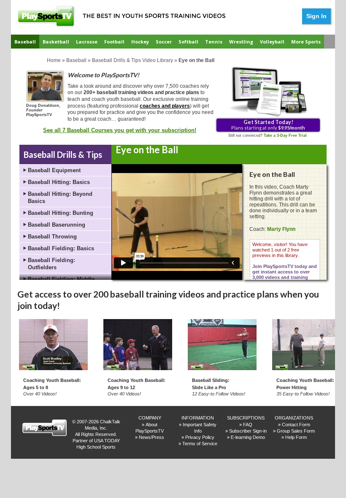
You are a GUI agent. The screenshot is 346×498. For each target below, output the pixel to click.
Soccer (164, 41)
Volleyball (272, 41)
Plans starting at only (268, 124)
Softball (188, 41)
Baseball (25, 41)
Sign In (316, 16)
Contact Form (296, 424)
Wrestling (241, 41)
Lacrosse (86, 41)
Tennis (213, 41)
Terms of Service (199, 443)
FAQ (247, 424)
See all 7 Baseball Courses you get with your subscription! (119, 130)
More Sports (306, 41)
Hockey (140, 41)
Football (114, 41)
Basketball (56, 41)
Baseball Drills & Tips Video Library (132, 60)
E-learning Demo (248, 437)
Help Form (296, 437)
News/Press (151, 437)
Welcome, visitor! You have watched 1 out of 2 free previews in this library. (284, 263)
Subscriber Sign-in (248, 430)
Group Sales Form (296, 430)
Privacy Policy (199, 437)
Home (54, 60)
